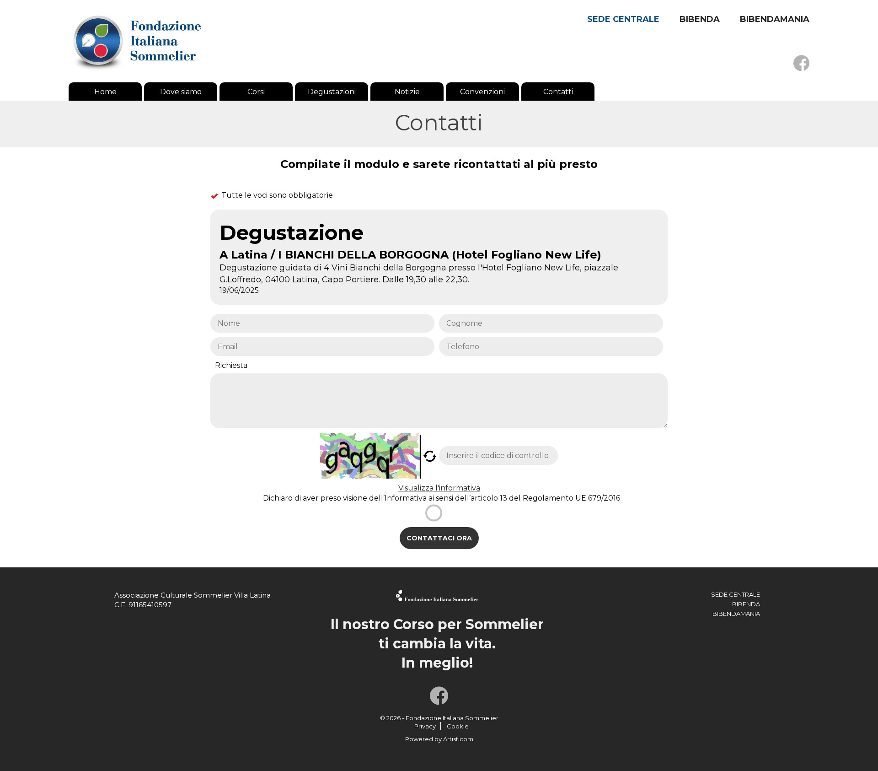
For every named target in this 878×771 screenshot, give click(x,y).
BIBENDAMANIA (774, 19)
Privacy (425, 726)
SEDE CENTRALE (623, 19)
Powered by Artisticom (439, 739)
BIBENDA (700, 19)
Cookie (458, 726)
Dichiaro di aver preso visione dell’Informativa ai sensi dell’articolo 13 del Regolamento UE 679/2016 (441, 498)
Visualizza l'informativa (439, 488)
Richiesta (231, 365)
